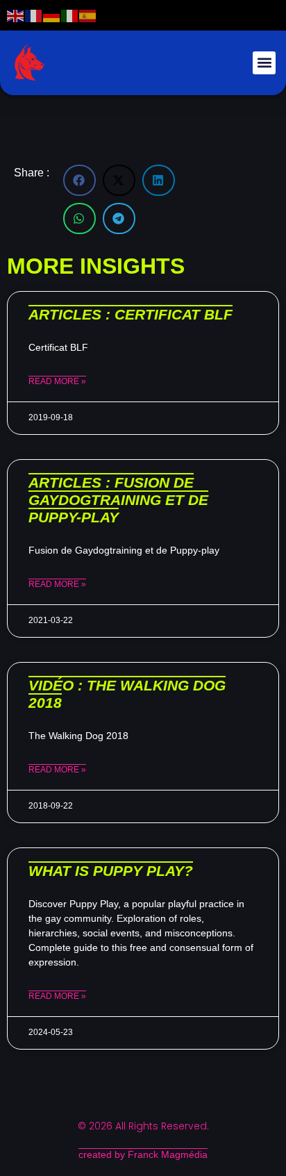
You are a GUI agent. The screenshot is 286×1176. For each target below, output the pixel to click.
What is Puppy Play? (110, 871)
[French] (34, 15)
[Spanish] (88, 15)
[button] (264, 62)
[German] (52, 15)
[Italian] (70, 15)
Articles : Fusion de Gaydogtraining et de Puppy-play (118, 499)
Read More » (57, 381)
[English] (16, 15)
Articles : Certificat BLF (130, 314)
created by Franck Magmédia (143, 1154)
